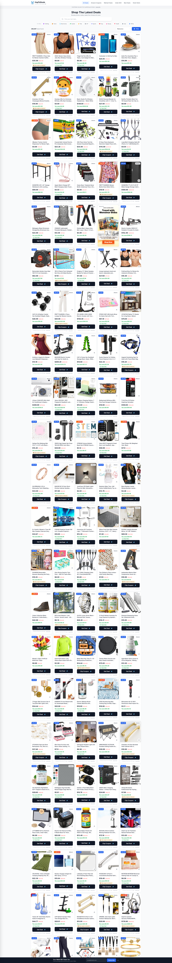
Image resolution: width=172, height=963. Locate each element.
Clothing (47, 23)
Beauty (109, 23)
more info (98, 7)
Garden (73, 23)
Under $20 (118, 3)
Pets (81, 23)
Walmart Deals (108, 3)
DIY (87, 23)
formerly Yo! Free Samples (40, 3)
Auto (125, 23)
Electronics (64, 23)
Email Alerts (136, 3)
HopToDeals (40, 2)
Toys (102, 23)
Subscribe (111, 960)
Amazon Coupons (96, 3)
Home (55, 23)
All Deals (85, 3)
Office (132, 23)
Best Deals (127, 3)
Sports (94, 23)
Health (117, 23)
